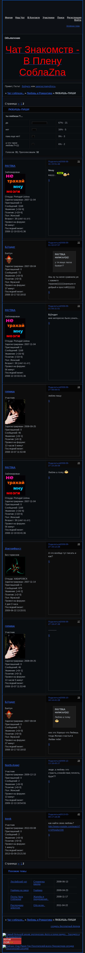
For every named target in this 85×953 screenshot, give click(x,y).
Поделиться (54, 161)
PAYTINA (10, 165)
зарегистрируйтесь (45, 86)
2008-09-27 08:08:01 (58, 388)
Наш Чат (20, 17)
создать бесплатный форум (65, 926)
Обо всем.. (39, 905)
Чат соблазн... (15, 93)
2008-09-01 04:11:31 (58, 307)
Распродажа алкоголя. (17, 906)
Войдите (26, 86)
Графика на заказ (20, 890)
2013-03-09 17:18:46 (58, 815)
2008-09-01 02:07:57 (58, 243)
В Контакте (33, 17)
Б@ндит (10, 247)
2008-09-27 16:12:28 (58, 545)
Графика (37, 890)
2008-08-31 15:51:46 (58, 162)
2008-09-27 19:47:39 (58, 623)
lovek (8, 818)
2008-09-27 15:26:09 (58, 464)
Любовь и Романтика (39, 93)
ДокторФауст (13, 548)
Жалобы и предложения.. (40, 897)
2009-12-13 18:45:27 (58, 762)
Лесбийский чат (19, 881)
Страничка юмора (39, 882)
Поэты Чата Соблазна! (17, 897)
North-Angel (12, 765)
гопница (10, 391)
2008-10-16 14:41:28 (58, 698)
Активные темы (73, 26)
